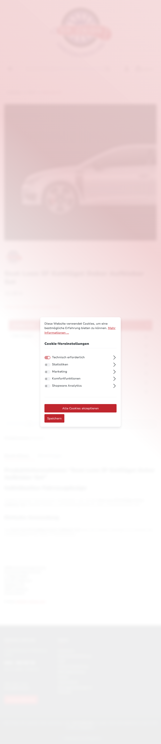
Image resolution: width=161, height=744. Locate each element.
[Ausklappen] (115, 357)
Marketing (59, 371)
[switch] (47, 364)
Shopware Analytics (67, 385)
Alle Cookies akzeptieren (80, 408)
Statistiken (60, 364)
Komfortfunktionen (66, 378)
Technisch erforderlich (68, 357)
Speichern (54, 418)
